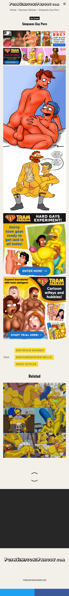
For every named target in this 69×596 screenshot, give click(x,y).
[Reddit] (41, 570)
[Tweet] (17, 592)
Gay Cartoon (34, 18)
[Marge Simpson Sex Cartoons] (50, 395)
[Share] (51, 592)
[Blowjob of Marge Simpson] (50, 420)
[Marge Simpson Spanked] (18, 420)
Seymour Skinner (27, 9)
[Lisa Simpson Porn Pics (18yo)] (18, 445)
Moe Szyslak (27, 364)
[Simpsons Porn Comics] (50, 445)
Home (13, 9)
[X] (28, 570)
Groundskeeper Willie (35, 357)
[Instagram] (34, 570)
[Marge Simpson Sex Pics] (18, 395)
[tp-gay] (34, 274)
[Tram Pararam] (34, 63)
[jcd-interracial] (34, 45)
